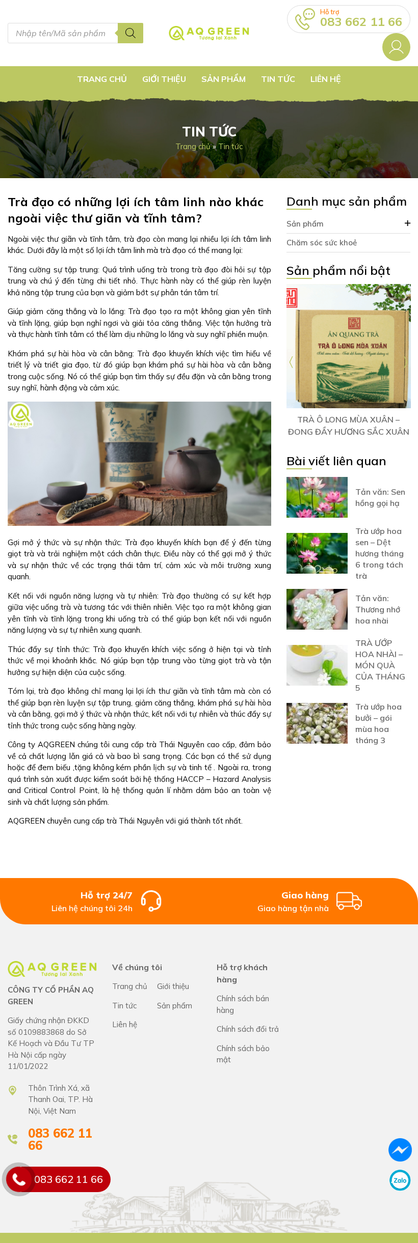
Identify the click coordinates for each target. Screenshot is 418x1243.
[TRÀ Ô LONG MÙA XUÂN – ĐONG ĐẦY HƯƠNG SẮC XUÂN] (348, 346)
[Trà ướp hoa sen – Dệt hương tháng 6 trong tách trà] (317, 553)
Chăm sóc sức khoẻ (321, 242)
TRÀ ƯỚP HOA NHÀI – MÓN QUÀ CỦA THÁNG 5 (380, 665)
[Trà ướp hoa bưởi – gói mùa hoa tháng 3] (317, 723)
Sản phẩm (305, 224)
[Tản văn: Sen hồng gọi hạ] (317, 497)
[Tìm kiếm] (130, 33)
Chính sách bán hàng (251, 1004)
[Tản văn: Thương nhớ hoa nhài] (317, 609)
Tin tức (278, 79)
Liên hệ (325, 79)
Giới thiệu (164, 79)
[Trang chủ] (209, 33)
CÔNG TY (179, 987)
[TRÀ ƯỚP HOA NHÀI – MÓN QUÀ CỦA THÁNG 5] (317, 665)
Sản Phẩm (223, 79)
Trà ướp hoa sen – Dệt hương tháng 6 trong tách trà (379, 553)
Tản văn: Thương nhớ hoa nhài (377, 609)
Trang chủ (102, 79)
